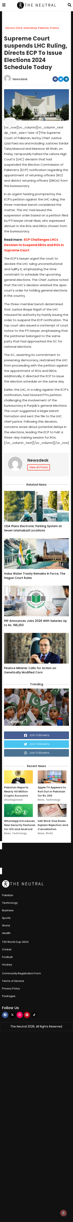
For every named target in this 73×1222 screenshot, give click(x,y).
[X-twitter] (12, 1015)
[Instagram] (20, 1015)
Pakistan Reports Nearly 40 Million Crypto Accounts (16, 791)
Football (7, 957)
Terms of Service (13, 981)
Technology (53, 799)
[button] (55, 79)
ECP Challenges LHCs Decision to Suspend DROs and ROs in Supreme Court (34, 244)
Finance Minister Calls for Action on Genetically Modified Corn (30, 670)
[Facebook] (5, 1015)
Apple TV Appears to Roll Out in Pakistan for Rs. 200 (52, 791)
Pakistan (43, 28)
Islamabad (30, 28)
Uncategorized (13, 799)
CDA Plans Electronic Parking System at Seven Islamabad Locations (33, 528)
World (49, 833)
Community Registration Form (21, 973)
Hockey (7, 965)
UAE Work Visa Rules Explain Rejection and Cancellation (53, 825)
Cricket (6, 949)
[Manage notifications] (63, 1213)
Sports (6, 918)
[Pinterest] (27, 1015)
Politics (54, 28)
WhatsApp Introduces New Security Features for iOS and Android (19, 825)
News (41, 799)
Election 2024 (13, 28)
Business (8, 910)
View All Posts (38, 467)
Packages (8, 996)
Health (6, 933)
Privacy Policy (11, 988)
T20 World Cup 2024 (15, 942)
